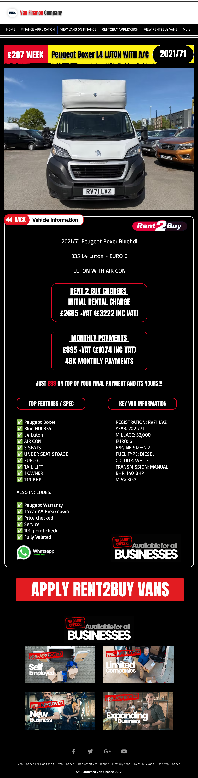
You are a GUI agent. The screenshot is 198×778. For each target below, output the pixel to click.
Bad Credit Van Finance (93, 764)
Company (53, 12)
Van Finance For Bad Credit (36, 764)
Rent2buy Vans (144, 764)
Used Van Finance (168, 764)
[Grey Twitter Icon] (90, 751)
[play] (167, 206)
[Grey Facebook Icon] (73, 751)
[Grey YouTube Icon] (124, 751)
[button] (99, 139)
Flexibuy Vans (121, 764)
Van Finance (31, 12)
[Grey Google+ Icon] (107, 751)
